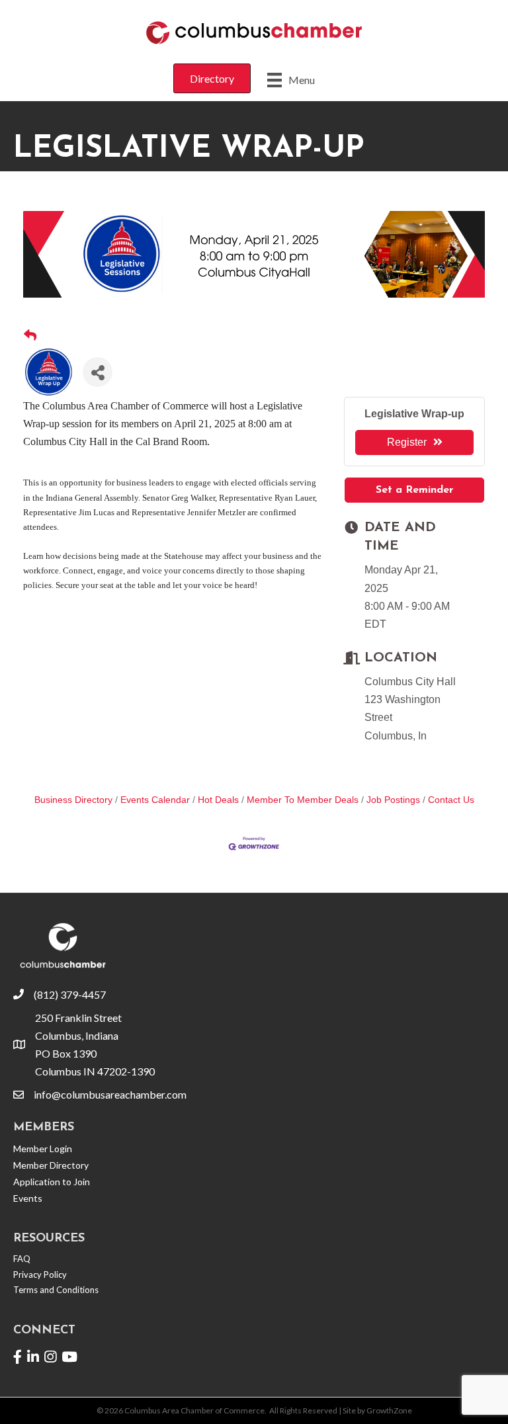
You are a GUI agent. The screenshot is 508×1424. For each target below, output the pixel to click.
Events (27, 1198)
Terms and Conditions (56, 1289)
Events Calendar (155, 800)
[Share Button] (97, 372)
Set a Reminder (415, 490)
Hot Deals (218, 800)
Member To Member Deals (303, 800)
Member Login (42, 1148)
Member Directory (51, 1165)
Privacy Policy (40, 1274)
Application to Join (51, 1181)
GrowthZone (389, 1410)
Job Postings (393, 800)
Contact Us (451, 800)
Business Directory (73, 800)
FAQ (21, 1258)
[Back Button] (30, 336)
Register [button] (407, 442)
